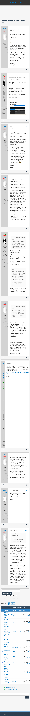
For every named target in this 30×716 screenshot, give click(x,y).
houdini (14, 641)
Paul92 (14, 672)
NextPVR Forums (14, 2)
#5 (26, 234)
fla (5, 177)
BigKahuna (14, 656)
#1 (26, 28)
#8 (26, 454)
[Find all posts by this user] (3, 69)
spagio (14, 651)
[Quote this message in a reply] (26, 69)
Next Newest (13, 595)
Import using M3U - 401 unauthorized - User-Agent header (7, 641)
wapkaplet (14, 621)
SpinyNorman (14, 615)
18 (20, 631)
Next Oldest (7, 595)
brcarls (14, 631)
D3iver (14, 662)
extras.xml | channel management (7, 663)
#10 (26, 530)
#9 (26, 490)
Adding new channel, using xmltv (6, 681)
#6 (26, 303)
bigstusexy (14, 681)
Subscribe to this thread (11, 689)
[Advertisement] (15, 11)
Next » (12, 603)
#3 (26, 126)
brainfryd (11, 30)
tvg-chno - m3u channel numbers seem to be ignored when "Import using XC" (7, 631)
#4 (26, 177)
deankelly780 (14, 647)
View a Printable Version (11, 687)
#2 (26, 74)
